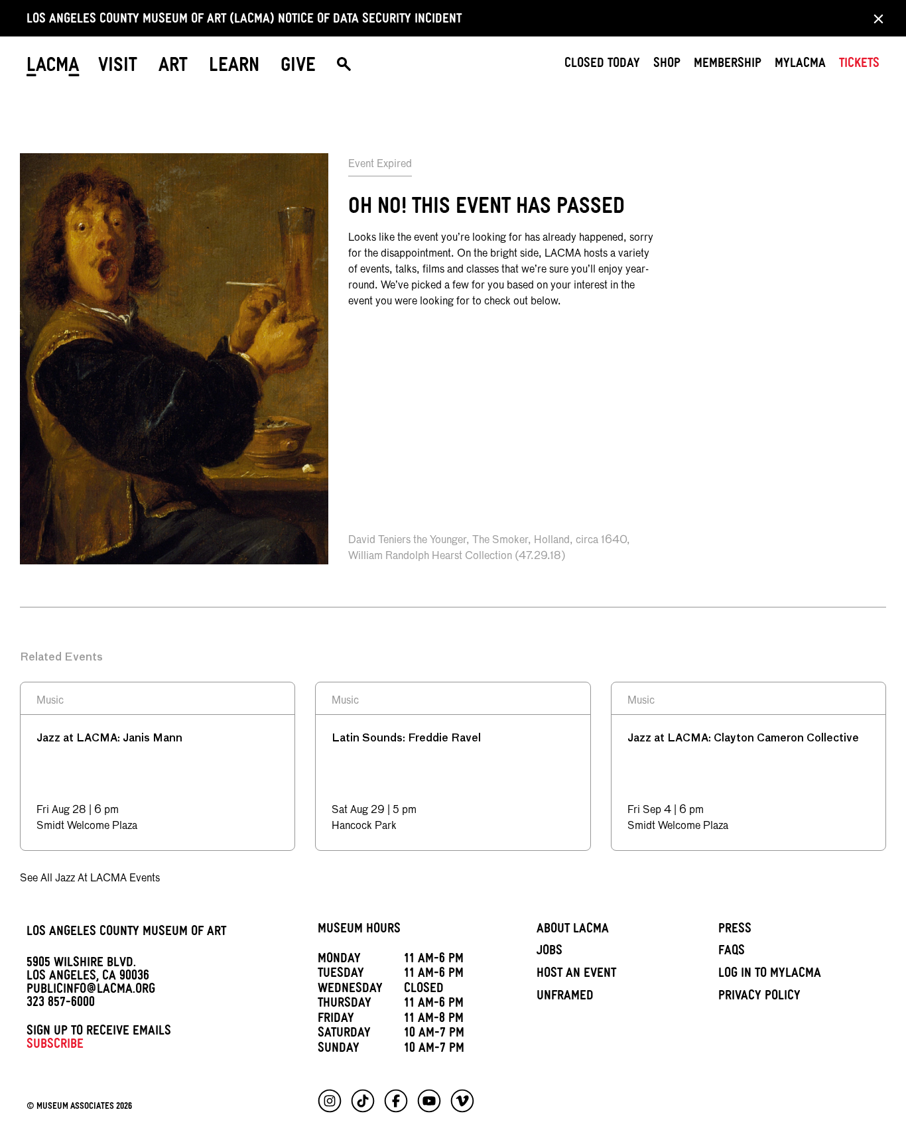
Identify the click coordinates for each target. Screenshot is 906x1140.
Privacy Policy (759, 997)
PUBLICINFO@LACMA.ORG (91, 990)
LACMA (53, 68)
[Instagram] (330, 1101)
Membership (727, 65)
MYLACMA (800, 65)
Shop (666, 65)
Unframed (565, 997)
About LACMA (573, 930)
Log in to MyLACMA (769, 975)
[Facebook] (396, 1101)
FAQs (731, 952)
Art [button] (173, 67)
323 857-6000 (61, 1004)
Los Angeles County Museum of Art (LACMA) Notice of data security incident (244, 20)
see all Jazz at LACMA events (90, 878)
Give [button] (298, 67)
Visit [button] (117, 67)
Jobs (549, 952)
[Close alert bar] (874, 18)
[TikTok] (363, 1101)
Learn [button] (234, 67)
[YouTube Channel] (429, 1101)
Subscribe (55, 1046)
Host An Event (576, 975)
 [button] (344, 68)
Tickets (859, 65)
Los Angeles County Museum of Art (126, 933)
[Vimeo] (462, 1101)
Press (734, 930)
